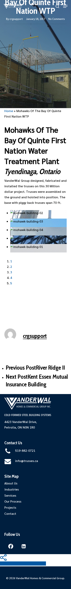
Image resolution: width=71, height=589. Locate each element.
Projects (10, 507)
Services (10, 495)
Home (8, 111)
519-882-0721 (25, 450)
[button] (65, 6)
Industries (11, 489)
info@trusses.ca (26, 461)
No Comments (56, 18)
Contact (10, 513)
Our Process (12, 501)
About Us (10, 483)
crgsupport (16, 18)
